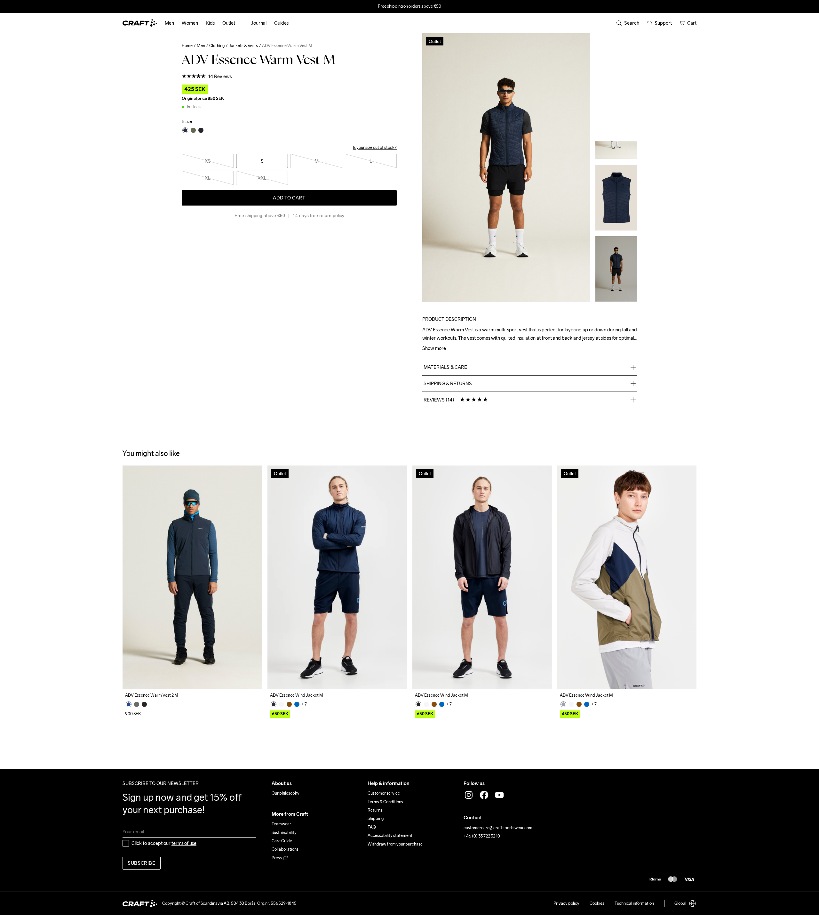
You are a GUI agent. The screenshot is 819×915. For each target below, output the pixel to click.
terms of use (183, 843)
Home (187, 45)
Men (201, 45)
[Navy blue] (128, 704)
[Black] (144, 704)
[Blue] (297, 704)
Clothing (217, 45)
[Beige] (281, 704)
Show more (434, 348)
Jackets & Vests (243, 45)
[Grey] (563, 704)
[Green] (136, 704)
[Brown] (289, 704)
